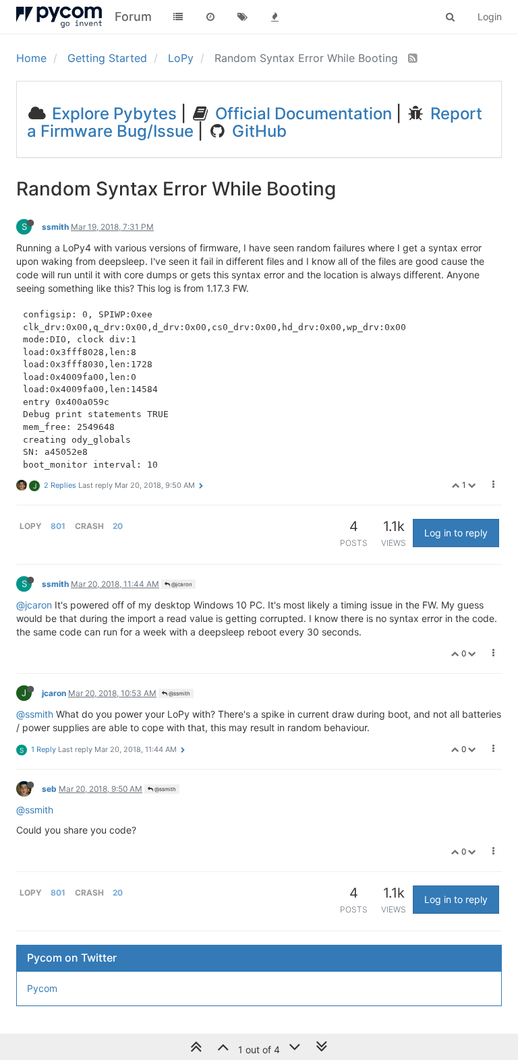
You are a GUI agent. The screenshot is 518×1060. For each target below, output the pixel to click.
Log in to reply (456, 532)
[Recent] (210, 17)
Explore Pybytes (112, 113)
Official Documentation (301, 113)
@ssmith (178, 693)
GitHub (257, 131)
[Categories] (178, 17)
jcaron (54, 693)
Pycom (42, 988)
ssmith (55, 227)
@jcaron (181, 584)
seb (49, 789)
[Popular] (275, 17)
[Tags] (243, 17)
